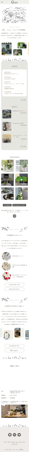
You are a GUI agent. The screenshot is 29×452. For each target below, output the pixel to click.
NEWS (20, 442)
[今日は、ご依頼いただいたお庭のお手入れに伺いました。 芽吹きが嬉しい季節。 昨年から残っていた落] (7, 193)
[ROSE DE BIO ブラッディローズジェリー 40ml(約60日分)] (6, 276)
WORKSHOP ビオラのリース (11, 74)
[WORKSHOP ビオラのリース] (6, 114)
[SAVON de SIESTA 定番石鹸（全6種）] (6, 266)
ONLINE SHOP (14, 444)
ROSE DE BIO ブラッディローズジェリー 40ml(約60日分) (19, 276)
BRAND (13, 442)
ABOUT (9, 442)
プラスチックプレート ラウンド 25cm (14, 83)
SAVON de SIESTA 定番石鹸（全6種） (19, 266)
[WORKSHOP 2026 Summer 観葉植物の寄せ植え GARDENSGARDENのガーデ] (21, 166)
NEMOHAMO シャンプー (17, 256)
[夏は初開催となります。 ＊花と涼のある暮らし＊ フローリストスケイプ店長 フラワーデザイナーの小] (7, 166)
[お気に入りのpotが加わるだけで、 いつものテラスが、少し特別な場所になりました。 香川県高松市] (7, 180)
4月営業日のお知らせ (9, 88)
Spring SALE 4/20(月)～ (10, 79)
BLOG (17, 442)
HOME (5, 442)
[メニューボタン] (2, 2)
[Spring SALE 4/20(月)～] (6, 126)
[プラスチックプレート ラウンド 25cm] (6, 138)
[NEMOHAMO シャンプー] (6, 256)
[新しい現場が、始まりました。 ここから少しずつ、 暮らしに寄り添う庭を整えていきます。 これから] (21, 180)
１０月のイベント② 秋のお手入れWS (13, 93)
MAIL (24, 442)
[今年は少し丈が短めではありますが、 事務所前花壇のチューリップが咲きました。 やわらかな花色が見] (21, 193)
